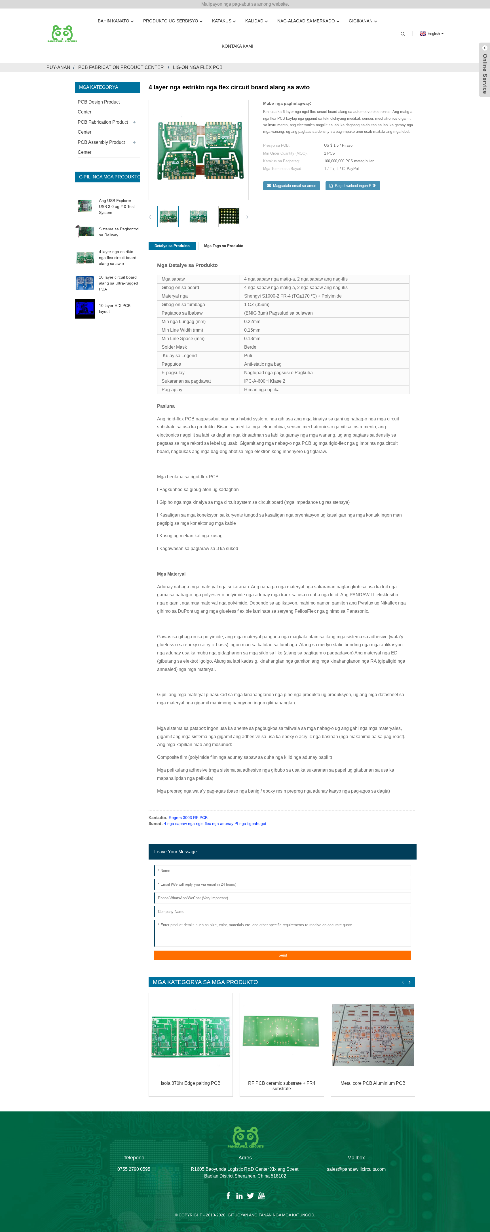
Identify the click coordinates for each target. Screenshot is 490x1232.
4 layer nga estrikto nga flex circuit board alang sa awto (117, 257)
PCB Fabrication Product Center (121, 67)
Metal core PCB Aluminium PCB (373, 1083)
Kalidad (254, 20)
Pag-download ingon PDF (355, 186)
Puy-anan (58, 67)
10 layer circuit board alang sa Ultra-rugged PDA (118, 283)
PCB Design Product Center (99, 107)
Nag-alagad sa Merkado (306, 20)
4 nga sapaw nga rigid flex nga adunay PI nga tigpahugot (215, 823)
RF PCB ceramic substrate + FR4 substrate (281, 1086)
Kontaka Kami (237, 46)
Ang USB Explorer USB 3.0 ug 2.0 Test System (117, 206)
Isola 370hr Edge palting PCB (191, 1083)
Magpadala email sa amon (294, 186)
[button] (247, 216)
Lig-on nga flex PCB (198, 67)
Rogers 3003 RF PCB (188, 817)
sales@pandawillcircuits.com (356, 1169)
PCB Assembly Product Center (101, 147)
